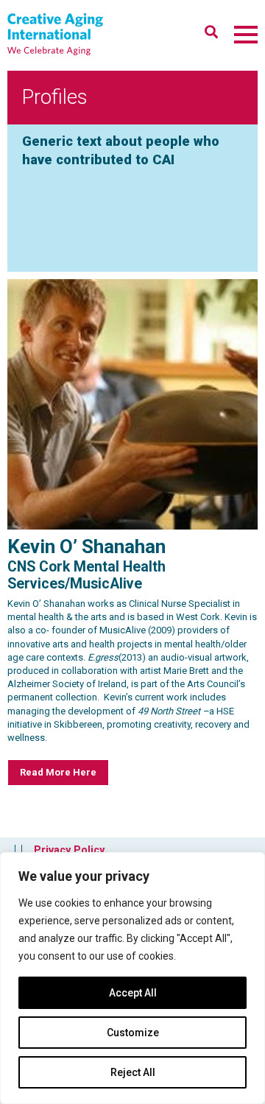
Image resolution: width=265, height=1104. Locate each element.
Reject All (132, 1072)
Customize (133, 1032)
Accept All (133, 993)
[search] (211, 32)
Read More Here (58, 772)
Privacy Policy (69, 850)
